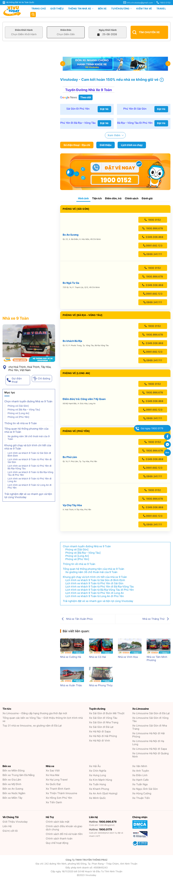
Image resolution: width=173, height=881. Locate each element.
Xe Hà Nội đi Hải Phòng (103, 736)
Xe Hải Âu (95, 766)
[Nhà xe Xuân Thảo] (72, 674)
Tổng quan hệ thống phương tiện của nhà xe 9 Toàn (26, 430)
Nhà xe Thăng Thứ (153, 618)
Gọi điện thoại (17, 380)
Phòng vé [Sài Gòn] (18, 405)
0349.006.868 (154, 236)
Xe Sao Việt (53, 770)
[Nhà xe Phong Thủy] (101, 674)
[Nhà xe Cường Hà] (72, 646)
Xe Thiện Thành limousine (61, 793)
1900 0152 (154, 219)
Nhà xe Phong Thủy (101, 685)
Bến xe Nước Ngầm (14, 793)
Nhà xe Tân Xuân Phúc (79, 618)
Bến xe (102, 8)
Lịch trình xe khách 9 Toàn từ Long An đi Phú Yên (29, 486)
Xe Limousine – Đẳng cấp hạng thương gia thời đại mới (35, 713)
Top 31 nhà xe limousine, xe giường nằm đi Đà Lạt (32, 725)
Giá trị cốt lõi (10, 830)
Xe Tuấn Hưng (97, 784)
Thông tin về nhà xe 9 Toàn (20, 423)
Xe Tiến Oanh (54, 802)
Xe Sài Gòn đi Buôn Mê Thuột (106, 713)
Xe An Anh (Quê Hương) (103, 793)
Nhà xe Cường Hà (70, 656)
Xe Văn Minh (139, 766)
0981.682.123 (154, 245)
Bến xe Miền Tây (12, 797)
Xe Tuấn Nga (139, 784)
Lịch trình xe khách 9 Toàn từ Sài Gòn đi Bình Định (29, 454)
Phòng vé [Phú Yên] (18, 417)
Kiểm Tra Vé (144, 8)
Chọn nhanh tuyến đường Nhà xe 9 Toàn (28, 401)
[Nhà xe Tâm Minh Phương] (158, 646)
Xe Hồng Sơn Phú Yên (59, 797)
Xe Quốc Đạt (53, 784)
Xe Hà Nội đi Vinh (99, 740)
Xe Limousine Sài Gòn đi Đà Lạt (151, 713)
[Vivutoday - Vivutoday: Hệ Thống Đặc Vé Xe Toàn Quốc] (13, 11)
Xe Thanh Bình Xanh (58, 788)
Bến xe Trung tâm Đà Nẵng (18, 775)
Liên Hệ (7, 826)
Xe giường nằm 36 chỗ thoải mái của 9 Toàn (29, 437)
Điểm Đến (65, 30)
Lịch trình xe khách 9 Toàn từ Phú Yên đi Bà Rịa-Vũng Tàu (29, 467)
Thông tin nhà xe (79, 8)
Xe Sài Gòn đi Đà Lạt (101, 726)
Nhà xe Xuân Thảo (71, 685)
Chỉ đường (44, 378)
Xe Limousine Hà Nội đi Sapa (149, 748)
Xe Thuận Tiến (141, 798)
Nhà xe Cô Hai (97, 656)
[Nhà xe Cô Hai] (101, 646)
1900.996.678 (154, 228)
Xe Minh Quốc (97, 798)
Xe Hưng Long (97, 775)
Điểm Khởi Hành (24, 30)
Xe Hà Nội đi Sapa (99, 731)
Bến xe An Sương (13, 788)
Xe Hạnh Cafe (140, 779)
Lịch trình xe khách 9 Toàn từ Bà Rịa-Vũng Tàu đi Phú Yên (30, 473)
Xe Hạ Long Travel (57, 779)
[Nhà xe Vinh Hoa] (130, 646)
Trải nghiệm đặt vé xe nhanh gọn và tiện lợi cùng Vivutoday (28, 495)
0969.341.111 (154, 254)
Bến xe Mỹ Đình (12, 784)
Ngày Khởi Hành (108, 30)
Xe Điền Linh (139, 775)
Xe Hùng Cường (141, 793)
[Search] (33, 14)
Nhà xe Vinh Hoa (128, 656)
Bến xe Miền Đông (13, 770)
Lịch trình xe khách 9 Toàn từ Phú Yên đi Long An (29, 480)
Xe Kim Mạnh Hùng (100, 779)
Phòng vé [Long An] (18, 413)
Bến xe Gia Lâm (12, 779)
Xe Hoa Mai (52, 775)
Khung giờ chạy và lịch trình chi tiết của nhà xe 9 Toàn (27, 447)
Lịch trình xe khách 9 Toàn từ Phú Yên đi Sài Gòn (29, 460)
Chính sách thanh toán (59, 838)
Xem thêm (114, 135)
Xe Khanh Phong (99, 788)
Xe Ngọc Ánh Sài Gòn (145, 788)
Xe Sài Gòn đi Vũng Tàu (103, 717)
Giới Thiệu (57, 8)
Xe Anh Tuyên (140, 770)
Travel (161, 8)
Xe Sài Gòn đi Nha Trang (103, 722)
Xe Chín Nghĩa (97, 770)
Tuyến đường (120, 8)
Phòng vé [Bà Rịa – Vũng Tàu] (24, 409)
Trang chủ (38, 8)
